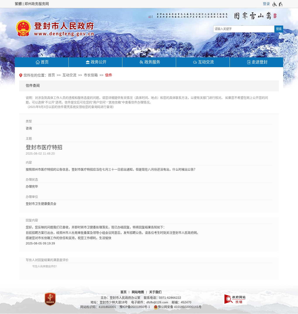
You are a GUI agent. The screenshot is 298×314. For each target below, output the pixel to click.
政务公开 (98, 62)
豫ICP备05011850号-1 (135, 307)
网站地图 (138, 292)
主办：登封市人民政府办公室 (120, 297)
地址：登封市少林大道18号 (109, 302)
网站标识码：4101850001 (98, 307)
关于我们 (155, 292)
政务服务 (152, 62)
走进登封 (259, 62)
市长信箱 (91, 75)
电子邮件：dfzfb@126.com (149, 302)
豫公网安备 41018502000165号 (180, 307)
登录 (266, 4)
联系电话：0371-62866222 (162, 297)
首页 (45, 62)
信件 (108, 75)
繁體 (18, 4)
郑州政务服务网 (36, 4)
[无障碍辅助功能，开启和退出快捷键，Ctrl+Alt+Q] (277, 4)
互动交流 (206, 62)
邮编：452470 (181, 302)
